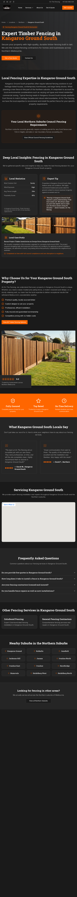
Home (20, 7)
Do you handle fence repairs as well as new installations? (28, 591)
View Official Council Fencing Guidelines (38, 137)
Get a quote (68, 7)
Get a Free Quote (11, 58)
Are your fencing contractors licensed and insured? (25, 585)
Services (28, 7)
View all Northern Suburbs (38, 701)
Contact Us (29, 58)
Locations (12, 22)
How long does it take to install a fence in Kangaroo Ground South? (32, 579)
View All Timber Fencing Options (14, 322)
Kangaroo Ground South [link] (36, 22)
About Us (40, 7)
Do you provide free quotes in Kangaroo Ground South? (27, 572)
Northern (21, 22)
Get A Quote (50, 7)
